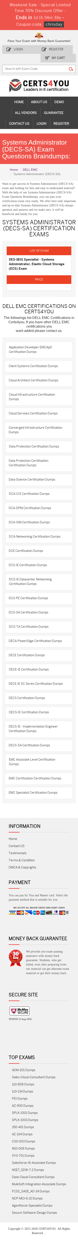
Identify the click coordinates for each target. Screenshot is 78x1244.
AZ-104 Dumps (22, 1134)
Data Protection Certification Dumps (34, 446)
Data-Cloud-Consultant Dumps (33, 1177)
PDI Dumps (20, 1098)
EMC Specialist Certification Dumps (33, 792)
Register (56, 49)
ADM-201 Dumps (23, 1070)
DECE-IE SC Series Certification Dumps (36, 683)
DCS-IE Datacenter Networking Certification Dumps (30, 582)
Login (18, 49)
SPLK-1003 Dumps (25, 1120)
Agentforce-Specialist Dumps (32, 1205)
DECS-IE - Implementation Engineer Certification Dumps (33, 729)
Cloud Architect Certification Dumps (33, 380)
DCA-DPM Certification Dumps (30, 508)
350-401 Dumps (23, 1127)
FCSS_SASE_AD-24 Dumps (31, 1191)
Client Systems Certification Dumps (33, 366)
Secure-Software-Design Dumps (34, 1212)
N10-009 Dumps (23, 1148)
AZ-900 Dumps (22, 1105)
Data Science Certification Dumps (32, 479)
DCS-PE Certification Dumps (28, 598)
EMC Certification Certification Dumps (35, 778)
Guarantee (53, 113)
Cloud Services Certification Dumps (33, 413)
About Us (39, 102)
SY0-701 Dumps (23, 1155)
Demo (59, 102)
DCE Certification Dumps (26, 551)
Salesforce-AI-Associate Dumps (34, 1162)
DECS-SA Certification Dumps (29, 745)
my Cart (58, 58)
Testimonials (17, 853)
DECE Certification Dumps (27, 655)
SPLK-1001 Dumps (25, 1113)
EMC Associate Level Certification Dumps (32, 762)
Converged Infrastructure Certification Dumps (35, 430)
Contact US (16, 846)
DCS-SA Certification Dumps (28, 612)
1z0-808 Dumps (23, 1084)
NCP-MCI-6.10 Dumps (27, 1198)
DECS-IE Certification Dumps (29, 712)
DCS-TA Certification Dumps (29, 626)
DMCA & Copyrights (22, 867)
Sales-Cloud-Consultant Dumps (33, 1077)
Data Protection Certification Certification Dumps (28, 463)
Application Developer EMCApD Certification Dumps (30, 350)
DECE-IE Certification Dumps (29, 669)
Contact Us (19, 123)
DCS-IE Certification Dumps (28, 565)
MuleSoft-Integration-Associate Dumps (39, 1184)
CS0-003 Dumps (23, 1141)
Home (19, 102)
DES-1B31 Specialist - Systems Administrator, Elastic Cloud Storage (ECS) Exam (36, 264)
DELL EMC (30, 169)
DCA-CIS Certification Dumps (29, 493)
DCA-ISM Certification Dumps (29, 522)
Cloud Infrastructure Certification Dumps (32, 397)
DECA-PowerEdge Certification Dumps (35, 641)
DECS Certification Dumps (27, 698)
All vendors (26, 113)
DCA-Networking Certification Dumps (34, 536)
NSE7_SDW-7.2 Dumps (28, 1170)
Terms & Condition (22, 860)
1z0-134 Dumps (22, 1091)
